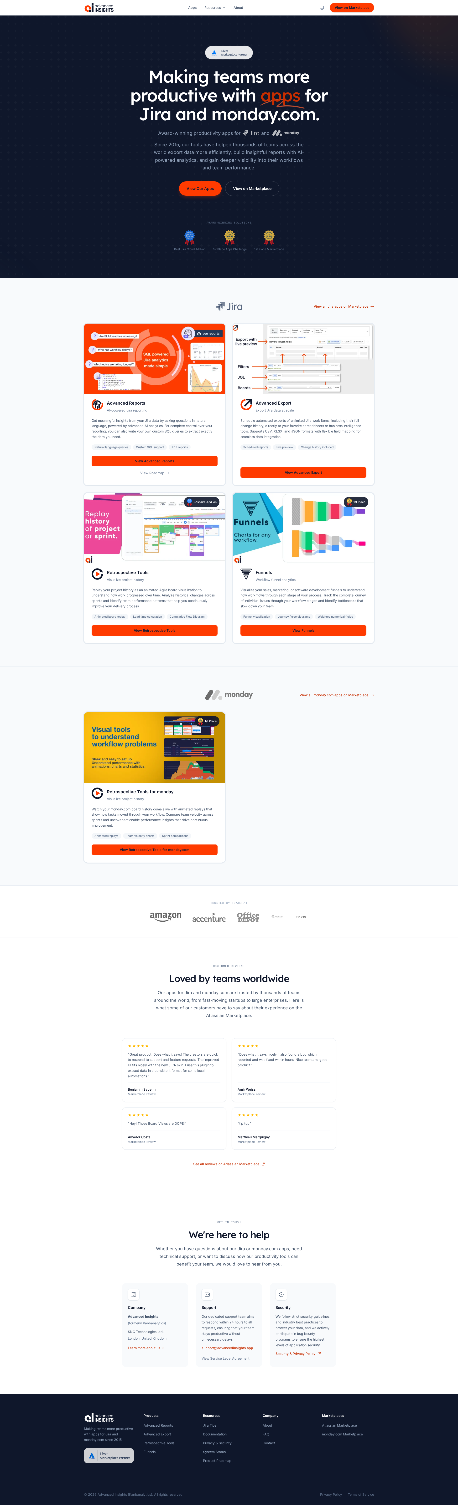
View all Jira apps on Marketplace (341, 306)
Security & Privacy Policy (295, 1354)
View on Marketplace (352, 7)
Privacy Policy (331, 1494)
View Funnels (303, 630)
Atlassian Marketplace (339, 1425)
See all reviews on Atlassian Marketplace (226, 1164)
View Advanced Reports (154, 461)
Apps (192, 7)
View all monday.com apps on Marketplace (334, 695)
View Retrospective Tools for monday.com (154, 850)
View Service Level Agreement (226, 1358)
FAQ (266, 1434)
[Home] (99, 7)
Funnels (150, 1452)
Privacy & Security (217, 1443)
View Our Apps (200, 188)
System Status (214, 1452)
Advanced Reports (158, 1425)
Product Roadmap (217, 1461)
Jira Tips (209, 1425)
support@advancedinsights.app (227, 1348)
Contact (269, 1443)
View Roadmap (152, 473)
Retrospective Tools (159, 1443)
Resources (212, 7)
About (238, 7)
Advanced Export (157, 1434)
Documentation (215, 1434)
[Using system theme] (321, 7)
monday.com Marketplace (342, 1434)
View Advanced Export (303, 472)
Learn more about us (144, 1348)
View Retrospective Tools (155, 630)
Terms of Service (361, 1494)
